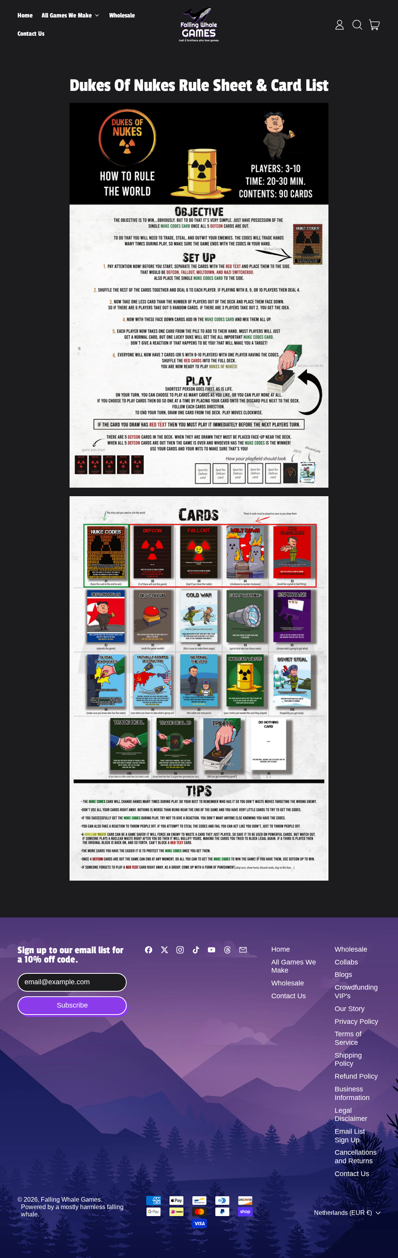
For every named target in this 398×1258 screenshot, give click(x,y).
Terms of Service (348, 1038)
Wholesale (122, 15)
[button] (357, 25)
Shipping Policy (348, 1059)
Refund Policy (356, 1076)
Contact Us (30, 34)
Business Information (352, 1093)
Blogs (343, 974)
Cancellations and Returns (356, 1157)
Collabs (346, 962)
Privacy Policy (356, 1021)
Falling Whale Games (71, 1199)
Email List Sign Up (350, 1136)
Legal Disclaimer (351, 1115)
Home (25, 15)
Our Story (350, 1009)
